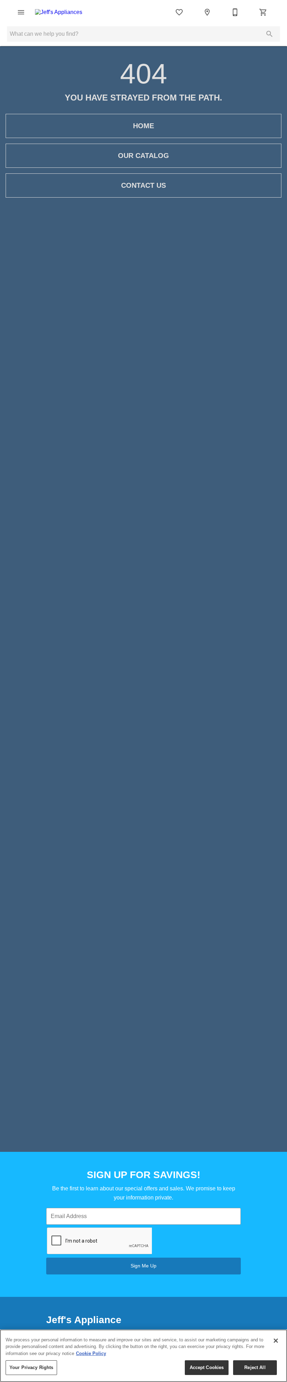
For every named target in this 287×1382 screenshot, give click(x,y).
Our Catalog (143, 155)
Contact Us (143, 185)
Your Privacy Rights (31, 1367)
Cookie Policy (91, 1353)
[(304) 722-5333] (235, 12)
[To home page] (58, 12)
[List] (179, 12)
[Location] (207, 12)
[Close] (276, 1340)
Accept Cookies (207, 1367)
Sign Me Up (143, 1265)
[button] (21, 12)
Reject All (254, 1367)
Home (143, 126)
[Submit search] (269, 34)
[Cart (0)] (263, 12)
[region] (143, 1355)
